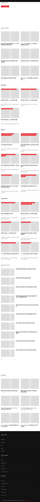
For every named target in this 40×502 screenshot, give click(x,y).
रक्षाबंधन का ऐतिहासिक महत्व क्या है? (7, 213)
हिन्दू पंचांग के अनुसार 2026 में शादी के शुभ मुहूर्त (29, 213)
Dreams (28, 202)
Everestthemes (27, 500)
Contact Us (3, 486)
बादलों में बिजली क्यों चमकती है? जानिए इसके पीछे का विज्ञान (26, 269)
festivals (3, 202)
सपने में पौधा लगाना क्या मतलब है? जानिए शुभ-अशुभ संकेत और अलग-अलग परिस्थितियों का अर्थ (26, 296)
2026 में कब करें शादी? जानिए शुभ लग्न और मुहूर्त (29, 253)
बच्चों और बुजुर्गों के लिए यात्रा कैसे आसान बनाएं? (29, 186)
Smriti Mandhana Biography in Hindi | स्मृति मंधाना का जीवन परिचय (9, 408)
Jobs (2, 445)
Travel (10, 135)
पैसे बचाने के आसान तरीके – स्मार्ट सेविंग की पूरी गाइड (29, 60)
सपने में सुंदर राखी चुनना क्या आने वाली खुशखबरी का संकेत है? (26, 314)
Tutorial (33, 135)
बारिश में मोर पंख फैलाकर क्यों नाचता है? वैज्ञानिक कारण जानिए (26, 287)
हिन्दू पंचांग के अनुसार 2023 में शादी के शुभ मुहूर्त (9, 119)
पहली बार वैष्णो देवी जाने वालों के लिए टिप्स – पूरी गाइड (10, 165)
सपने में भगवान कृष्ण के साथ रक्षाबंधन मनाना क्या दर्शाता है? (25, 341)
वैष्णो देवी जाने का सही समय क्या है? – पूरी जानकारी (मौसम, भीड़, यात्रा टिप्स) (9, 186)
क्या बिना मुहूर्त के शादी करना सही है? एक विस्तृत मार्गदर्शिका (29, 234)
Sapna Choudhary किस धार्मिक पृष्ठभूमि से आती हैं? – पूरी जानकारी (10, 426)
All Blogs (3, 89)
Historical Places (10, 133)
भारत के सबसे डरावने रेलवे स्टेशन (6, 144)
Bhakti (23, 133)
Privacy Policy (3, 489)
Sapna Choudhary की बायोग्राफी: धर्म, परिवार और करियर (29, 426)
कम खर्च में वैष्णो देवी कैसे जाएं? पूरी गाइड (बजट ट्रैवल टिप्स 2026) (30, 145)
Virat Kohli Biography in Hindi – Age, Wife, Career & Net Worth (29, 408)
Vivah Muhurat (13, 89)
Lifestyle (34, 133)
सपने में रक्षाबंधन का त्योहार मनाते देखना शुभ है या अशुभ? (25, 323)
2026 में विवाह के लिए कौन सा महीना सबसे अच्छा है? (10, 253)
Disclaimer (3, 492)
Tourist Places (4, 135)
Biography (3, 439)
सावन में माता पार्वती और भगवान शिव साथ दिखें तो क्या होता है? (26, 350)
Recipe (2, 448)
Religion (12, 202)
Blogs (8, 89)
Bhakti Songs (3, 463)
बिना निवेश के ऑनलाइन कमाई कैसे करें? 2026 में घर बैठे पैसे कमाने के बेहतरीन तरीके (10, 44)
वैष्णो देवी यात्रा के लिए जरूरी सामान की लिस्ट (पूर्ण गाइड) (29, 166)
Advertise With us (4, 483)
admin (10, 121)
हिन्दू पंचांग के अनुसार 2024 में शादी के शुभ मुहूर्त (29, 100)
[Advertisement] (20, 17)
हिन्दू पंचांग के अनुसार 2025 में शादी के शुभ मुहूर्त (9, 100)
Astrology (4, 133)
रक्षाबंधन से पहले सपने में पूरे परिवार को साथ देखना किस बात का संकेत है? (26, 332)
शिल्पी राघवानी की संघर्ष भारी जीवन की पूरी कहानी (9, 390)
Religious (23, 154)
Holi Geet (3, 465)
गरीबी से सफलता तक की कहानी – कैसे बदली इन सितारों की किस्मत (29, 391)
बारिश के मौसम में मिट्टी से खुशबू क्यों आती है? (23, 278)
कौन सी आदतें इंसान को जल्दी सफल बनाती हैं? (8, 78)
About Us (3, 480)
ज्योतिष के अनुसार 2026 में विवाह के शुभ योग (8, 233)
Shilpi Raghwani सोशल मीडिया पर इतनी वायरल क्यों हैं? (29, 78)
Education (3, 442)
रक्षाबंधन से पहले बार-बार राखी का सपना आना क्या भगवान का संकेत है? (27, 305)
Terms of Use (3, 495)
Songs (2, 460)
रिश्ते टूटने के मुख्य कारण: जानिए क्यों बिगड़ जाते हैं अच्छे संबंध (9, 61)
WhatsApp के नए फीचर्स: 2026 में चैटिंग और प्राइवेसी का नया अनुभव (29, 44)
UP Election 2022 (4, 471)
